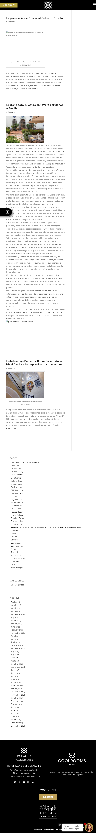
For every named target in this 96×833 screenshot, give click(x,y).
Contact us (16, 469)
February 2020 (17, 645)
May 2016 (15, 676)
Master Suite (16, 506)
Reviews (14, 530)
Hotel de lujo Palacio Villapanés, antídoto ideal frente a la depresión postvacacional (34, 362)
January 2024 (17, 611)
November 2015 (18, 695)
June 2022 (15, 627)
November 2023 (18, 614)
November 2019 (18, 648)
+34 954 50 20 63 (27, 773)
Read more (31, 89)
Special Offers (17, 546)
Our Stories (16, 509)
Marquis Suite (17, 503)
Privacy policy (17, 521)
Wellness (15, 564)
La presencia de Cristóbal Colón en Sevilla (34, 18)
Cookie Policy (17, 472)
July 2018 (15, 655)
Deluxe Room (17, 481)
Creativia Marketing (53, 829)
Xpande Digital (17, 568)
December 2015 (18, 692)
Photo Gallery (17, 515)
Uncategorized (17, 585)
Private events (17, 524)
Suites (13, 549)
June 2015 (15, 710)
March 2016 (16, 682)
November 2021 (18, 633)
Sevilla (34, 192)
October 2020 (17, 636)
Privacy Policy (76, 772)
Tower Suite (16, 555)
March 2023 (16, 620)
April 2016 (15, 679)
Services (14, 540)
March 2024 (16, 608)
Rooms (14, 537)
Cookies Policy (88, 772)
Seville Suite (16, 543)
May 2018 (15, 658)
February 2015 (17, 723)
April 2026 (15, 602)
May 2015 (15, 713)
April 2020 (15, 642)
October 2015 (17, 698)
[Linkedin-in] (32, 782)
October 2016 (17, 664)
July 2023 (15, 617)
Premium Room (17, 518)
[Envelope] (15, 782)
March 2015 (16, 720)
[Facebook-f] (19, 782)
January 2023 (16, 624)
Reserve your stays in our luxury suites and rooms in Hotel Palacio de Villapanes (46, 527)
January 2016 (16, 689)
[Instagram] (28, 782)
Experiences (16, 484)
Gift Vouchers (17, 490)
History (14, 496)
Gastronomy (16, 487)
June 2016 (15, 673)
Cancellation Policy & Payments (25, 462)
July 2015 (15, 707)
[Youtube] (24, 782)
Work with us (55, 772)
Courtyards (16, 478)
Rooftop (14, 533)
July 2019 (15, 652)
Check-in (15, 465)
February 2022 (17, 630)
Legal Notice (16, 499)
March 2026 (16, 605)
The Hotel (15, 552)
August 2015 (16, 704)
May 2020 (15, 639)
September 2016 (18, 667)
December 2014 (18, 726)
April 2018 (15, 661)
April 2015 (15, 716)
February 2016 (17, 686)
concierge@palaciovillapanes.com (24, 776)
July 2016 (15, 670)
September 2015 (18, 701)
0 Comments (10, 22)
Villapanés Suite (18, 558)
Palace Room (17, 512)
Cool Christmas (17, 475)
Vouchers (15, 561)
